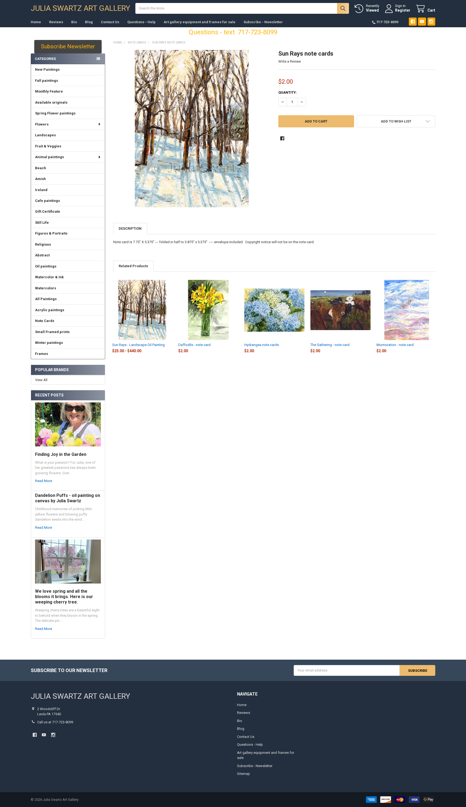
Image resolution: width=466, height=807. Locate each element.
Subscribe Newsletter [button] (68, 46)
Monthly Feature (49, 91)
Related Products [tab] (133, 266)
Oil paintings (45, 266)
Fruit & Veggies (48, 146)
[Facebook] (413, 21)
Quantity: (287, 92)
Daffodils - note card (194, 345)
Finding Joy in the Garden (60, 454)
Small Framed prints (52, 332)
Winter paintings (49, 343)
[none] (191, 128)
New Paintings (47, 69)
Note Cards (44, 321)
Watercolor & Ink (49, 277)
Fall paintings (46, 81)
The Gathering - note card (330, 345)
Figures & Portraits (51, 233)
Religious (43, 244)
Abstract (42, 255)
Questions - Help (141, 22)
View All (41, 380)
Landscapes (45, 135)
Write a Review (289, 61)
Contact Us (110, 22)
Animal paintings (49, 157)
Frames (41, 354)
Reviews (56, 22)
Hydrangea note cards (261, 345)
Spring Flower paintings (55, 113)
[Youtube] (422, 21)
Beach (40, 168)
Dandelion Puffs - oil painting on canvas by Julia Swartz (67, 498)
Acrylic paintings (49, 310)
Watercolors (45, 288)
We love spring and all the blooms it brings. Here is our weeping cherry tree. (64, 597)
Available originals (51, 102)
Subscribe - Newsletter (263, 22)
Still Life (42, 223)
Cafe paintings (47, 201)
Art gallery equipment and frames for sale (199, 22)
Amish (40, 179)
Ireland (41, 190)
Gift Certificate (47, 211)
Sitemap (243, 774)
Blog (89, 22)
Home (36, 22)
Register (402, 10)
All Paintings (46, 299)
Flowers (42, 124)
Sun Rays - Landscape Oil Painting (138, 345)
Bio (74, 22)
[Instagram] (431, 21)
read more (43, 481)
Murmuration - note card (395, 345)
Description (130, 228)
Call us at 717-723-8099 (55, 722)
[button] (396, 121)
